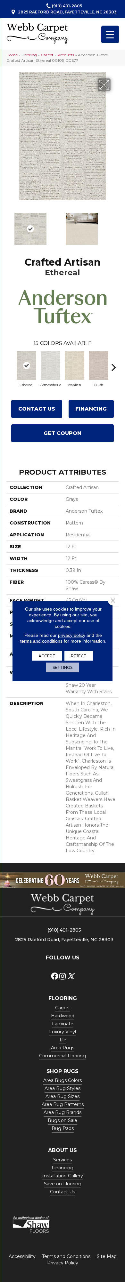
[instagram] (62, 977)
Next (115, 225)
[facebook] (54, 977)
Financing (91, 409)
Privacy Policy (62, 1263)
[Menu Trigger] (110, 34)
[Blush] (99, 365)
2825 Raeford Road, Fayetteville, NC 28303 (67, 12)
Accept (46, 655)
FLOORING (62, 998)
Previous (9, 225)
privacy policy (71, 635)
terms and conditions (41, 641)
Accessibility (22, 1256)
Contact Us (36, 409)
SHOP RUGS (62, 1071)
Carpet (47, 54)
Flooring (29, 54)
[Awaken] (75, 365)
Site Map (107, 1256)
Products (65, 54)
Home (12, 54)
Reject (79, 655)
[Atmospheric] (50, 365)
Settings (62, 667)
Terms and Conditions (66, 1256)
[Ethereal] (26, 365)
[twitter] (70, 977)
